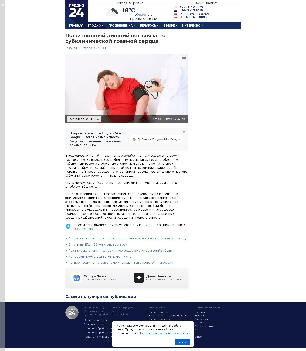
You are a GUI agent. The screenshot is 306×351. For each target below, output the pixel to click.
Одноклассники (203, 326)
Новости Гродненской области (167, 315)
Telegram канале (84, 228)
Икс (196, 333)
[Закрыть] (184, 131)
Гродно (94, 25)
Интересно (191, 25)
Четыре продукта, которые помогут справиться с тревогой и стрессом (121, 262)
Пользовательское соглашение (103, 324)
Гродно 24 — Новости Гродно (72, 312)
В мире (169, 25)
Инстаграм (201, 319)
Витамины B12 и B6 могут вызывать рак (98, 244)
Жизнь (103, 48)
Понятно (182, 342)
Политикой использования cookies (163, 333)
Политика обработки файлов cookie (106, 332)
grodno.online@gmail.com (114, 314)
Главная (76, 25)
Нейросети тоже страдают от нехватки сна (100, 256)
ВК (196, 329)
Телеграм (200, 311)
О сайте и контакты (95, 320)
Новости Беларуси (159, 319)
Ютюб (198, 336)
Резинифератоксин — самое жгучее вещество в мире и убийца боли (120, 250)
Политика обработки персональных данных (110, 328)
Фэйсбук (199, 315)
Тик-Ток (198, 322)
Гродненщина (121, 25)
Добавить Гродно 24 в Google (159, 139)
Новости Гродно (158, 311)
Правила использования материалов (106, 336)
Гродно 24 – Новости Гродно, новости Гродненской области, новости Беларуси (76, 11)
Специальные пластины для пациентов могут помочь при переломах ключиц (127, 238)
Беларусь (148, 25)
